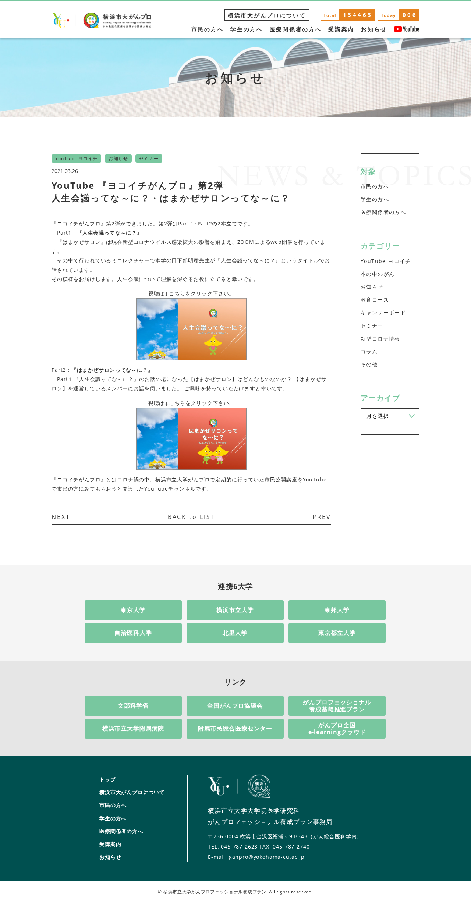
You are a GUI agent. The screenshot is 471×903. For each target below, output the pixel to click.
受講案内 (341, 29)
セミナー (372, 325)
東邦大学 (337, 610)
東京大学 (133, 610)
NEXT (61, 517)
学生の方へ (246, 29)
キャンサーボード (383, 312)
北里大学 (235, 633)
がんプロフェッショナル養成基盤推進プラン (337, 705)
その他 (369, 364)
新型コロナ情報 (380, 338)
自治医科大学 (133, 633)
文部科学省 (133, 705)
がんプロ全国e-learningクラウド (337, 728)
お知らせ (374, 29)
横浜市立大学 (235, 610)
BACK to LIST (191, 517)
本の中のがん (377, 273)
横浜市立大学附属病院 (133, 728)
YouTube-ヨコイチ (386, 260)
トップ (107, 779)
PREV (321, 517)
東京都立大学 (336, 633)
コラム (369, 351)
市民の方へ (207, 29)
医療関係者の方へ (296, 29)
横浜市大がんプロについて (267, 15)
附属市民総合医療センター (235, 728)
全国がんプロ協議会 (235, 705)
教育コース (375, 299)
